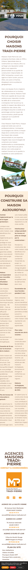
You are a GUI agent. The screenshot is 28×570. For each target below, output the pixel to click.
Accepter (5, 567)
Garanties (5, 559)
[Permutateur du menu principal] (24, 6)
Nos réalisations (8, 550)
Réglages (20, 567)
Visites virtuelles (8, 552)
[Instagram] (14, 497)
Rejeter (12, 567)
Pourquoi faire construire (11, 557)
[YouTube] (20, 497)
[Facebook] (7, 497)
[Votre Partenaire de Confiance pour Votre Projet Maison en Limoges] (5, 6)
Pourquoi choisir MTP (10, 555)
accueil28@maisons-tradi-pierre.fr (14, 544)
